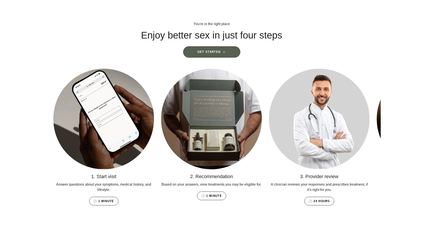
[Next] (374, 119)
